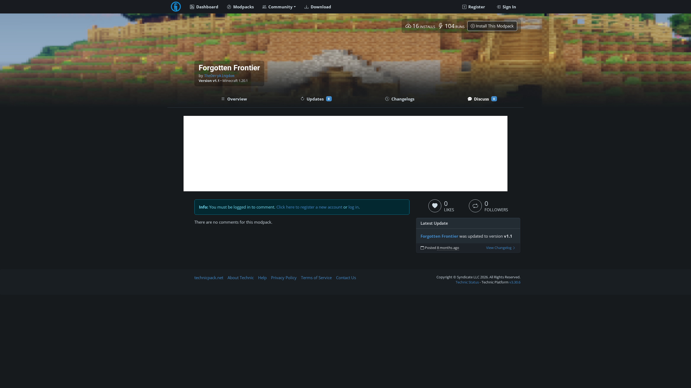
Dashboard (206, 6)
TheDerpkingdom (219, 76)
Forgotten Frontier (439, 236)
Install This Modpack (494, 26)
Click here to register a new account (309, 207)
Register (476, 6)
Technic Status (467, 282)
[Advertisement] (345, 153)
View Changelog (499, 247)
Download (320, 6)
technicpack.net (208, 277)
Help (262, 277)
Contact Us (346, 277)
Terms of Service (316, 277)
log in (353, 207)
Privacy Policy (284, 277)
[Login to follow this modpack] (475, 205)
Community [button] (280, 6)
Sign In (509, 6)
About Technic (241, 277)
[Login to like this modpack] (434, 205)
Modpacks (243, 6)
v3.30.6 (514, 282)
